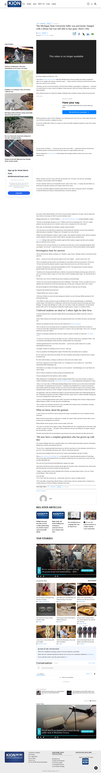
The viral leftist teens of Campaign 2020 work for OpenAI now (74, 524)
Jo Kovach (39, 240)
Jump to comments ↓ (41, 490)
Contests (53, 4)
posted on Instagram (76, 323)
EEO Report (31, 754)
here (66, 657)
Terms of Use (31, 760)
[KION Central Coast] (14, 4)
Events (48, 4)
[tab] (40, 674)
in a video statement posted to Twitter (69, 219)
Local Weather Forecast (58, 764)
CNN (39, 33)
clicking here (90, 654)
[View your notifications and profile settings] (94, 673)
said (78, 183)
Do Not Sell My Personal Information (37, 762)
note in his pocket (52, 153)
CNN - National (51, 486)
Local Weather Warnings (58, 766)
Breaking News (56, 759)
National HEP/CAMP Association (63, 380)
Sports (34, 4)
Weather (29, 4)
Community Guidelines (34, 752)
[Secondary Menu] (7, 4)
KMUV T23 (41, 4)
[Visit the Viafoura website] (93, 700)
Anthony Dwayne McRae (49, 79)
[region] (66, 681)
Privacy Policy (32, 758)
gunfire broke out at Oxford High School (50, 456)
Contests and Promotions (58, 760)
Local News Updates (57, 762)
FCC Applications (32, 756)
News (23, 4)
